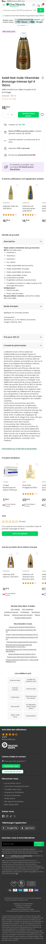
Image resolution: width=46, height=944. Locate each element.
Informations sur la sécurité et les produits (19, 448)
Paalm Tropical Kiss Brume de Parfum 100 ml (22, 635)
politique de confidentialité (21, 856)
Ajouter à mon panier (28, 114)
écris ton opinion (20, 533)
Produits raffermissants (23, 618)
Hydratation (25, 612)
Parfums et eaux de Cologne (22, 615)
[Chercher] (40, 10)
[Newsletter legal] (3, 857)
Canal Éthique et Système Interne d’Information (23, 911)
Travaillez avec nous (12, 789)
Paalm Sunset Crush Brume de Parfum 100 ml (21, 631)
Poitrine (37, 615)
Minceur (7, 615)
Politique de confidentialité (23, 904)
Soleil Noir (6, 96)
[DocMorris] (15, 5)
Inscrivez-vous (39, 844)
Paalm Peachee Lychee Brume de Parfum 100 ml (22, 638)
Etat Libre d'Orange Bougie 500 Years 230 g (22, 642)
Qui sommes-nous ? (12, 783)
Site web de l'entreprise (13, 801)
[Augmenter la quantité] (11, 114)
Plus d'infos (15, 169)
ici (17, 873)
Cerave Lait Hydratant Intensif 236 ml (22, 627)
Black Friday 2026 (11, 804)
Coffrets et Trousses (11, 612)
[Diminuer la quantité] (4, 114)
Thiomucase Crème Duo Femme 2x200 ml (22, 657)
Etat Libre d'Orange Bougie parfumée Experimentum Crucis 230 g (19, 646)
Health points (9, 798)
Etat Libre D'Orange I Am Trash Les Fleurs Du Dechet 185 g (21, 650)
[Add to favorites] (42, 115)
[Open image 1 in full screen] (23, 50)
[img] (23, 100)
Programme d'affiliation (14, 792)
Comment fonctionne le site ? (16, 786)
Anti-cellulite (15, 609)
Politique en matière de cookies (23, 909)
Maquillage (36, 612)
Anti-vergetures (27, 609)
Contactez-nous (11, 766)
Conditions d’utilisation (23, 906)
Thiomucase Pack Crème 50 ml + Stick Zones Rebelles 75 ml (22, 661)
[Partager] (42, 77)
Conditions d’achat (23, 907)
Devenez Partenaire (12, 795)
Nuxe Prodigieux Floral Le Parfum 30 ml (22, 654)
